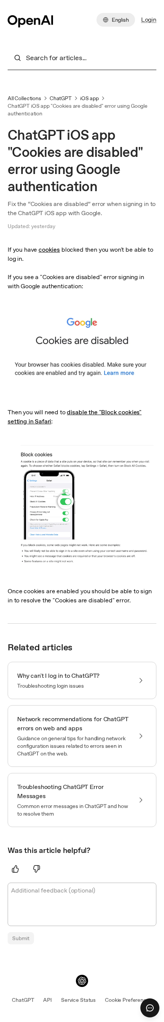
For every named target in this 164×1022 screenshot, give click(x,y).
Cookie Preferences (128, 1000)
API (47, 1000)
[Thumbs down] (36, 869)
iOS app (89, 98)
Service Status (78, 1000)
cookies (49, 249)
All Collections (24, 98)
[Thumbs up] (15, 869)
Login (148, 19)
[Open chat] (149, 1007)
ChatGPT (61, 98)
